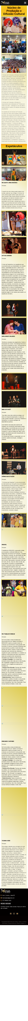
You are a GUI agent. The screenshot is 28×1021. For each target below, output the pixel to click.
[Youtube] (17, 913)
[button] (25, 3)
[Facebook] (11, 913)
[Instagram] (14, 913)
